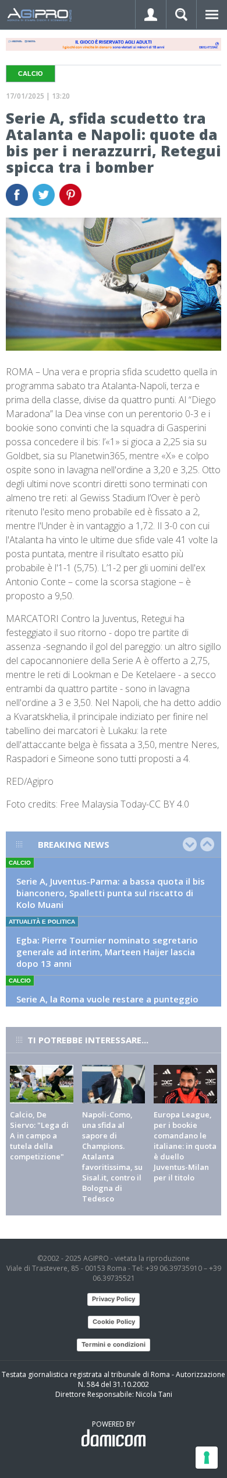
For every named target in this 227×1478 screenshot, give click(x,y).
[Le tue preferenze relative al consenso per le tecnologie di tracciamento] (207, 1457)
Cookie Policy (114, 1322)
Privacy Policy (113, 1299)
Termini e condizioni (113, 1344)
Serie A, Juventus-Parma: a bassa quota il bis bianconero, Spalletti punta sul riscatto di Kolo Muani (110, 892)
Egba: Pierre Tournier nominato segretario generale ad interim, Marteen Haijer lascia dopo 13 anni (107, 951)
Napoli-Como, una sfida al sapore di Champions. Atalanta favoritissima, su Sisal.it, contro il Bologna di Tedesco (112, 1156)
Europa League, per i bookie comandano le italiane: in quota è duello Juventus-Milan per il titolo (185, 1146)
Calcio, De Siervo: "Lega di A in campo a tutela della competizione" (39, 1135)
